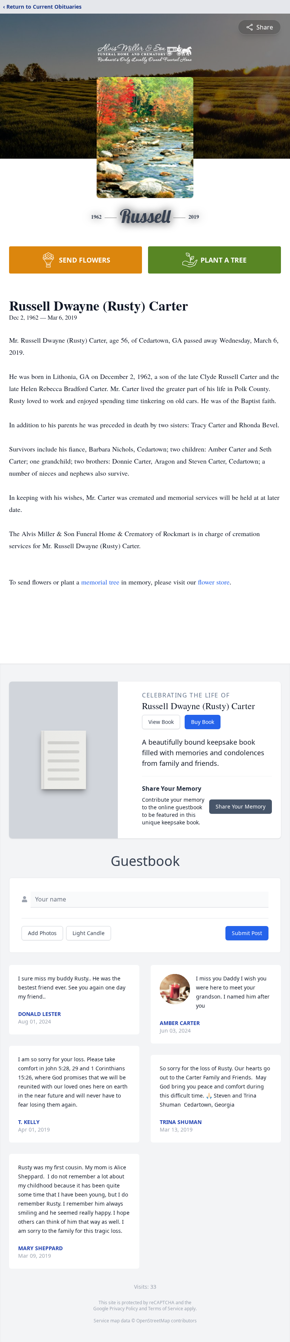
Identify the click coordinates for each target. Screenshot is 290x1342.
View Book (161, 721)
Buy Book (202, 721)
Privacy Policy (124, 1308)
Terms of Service (165, 1308)
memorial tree (100, 581)
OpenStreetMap (153, 1320)
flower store (214, 581)
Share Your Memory (240, 806)
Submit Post (247, 933)
